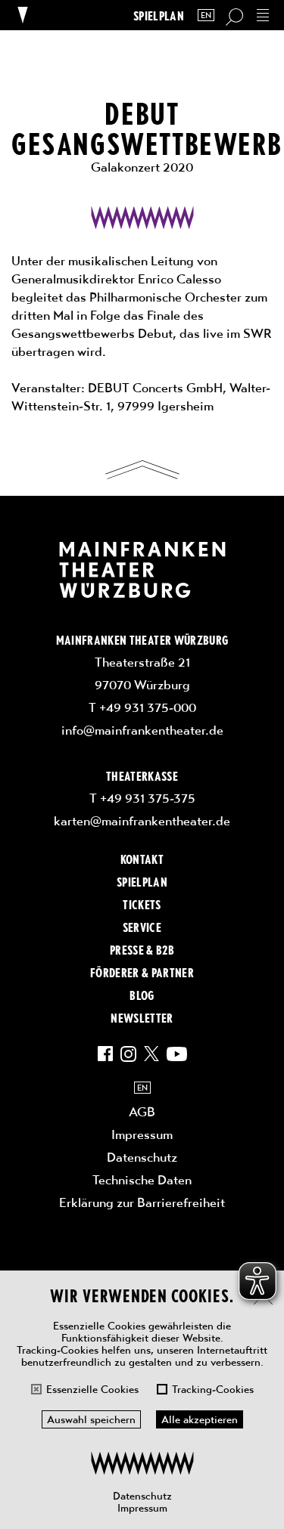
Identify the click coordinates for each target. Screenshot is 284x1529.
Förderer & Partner (142, 972)
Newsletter (142, 1017)
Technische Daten (142, 1180)
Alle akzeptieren (199, 1419)
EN (206, 15)
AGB (142, 1111)
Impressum (142, 1508)
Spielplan (158, 15)
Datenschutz (142, 1496)
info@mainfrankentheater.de (142, 730)
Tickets (142, 904)
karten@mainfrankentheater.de (142, 820)
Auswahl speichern (91, 1419)
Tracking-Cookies (213, 1389)
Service (142, 926)
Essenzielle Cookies (92, 1389)
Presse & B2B (142, 949)
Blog (142, 994)
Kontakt (142, 858)
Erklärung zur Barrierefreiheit (142, 1202)
